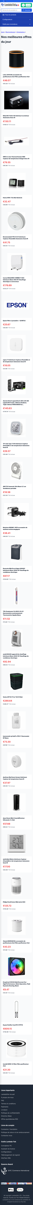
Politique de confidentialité (10, 1113)
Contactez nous (6, 1135)
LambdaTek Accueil (8, 1094)
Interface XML (6, 1158)
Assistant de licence (8, 1149)
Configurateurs (6, 1152)
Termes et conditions (8, 1104)
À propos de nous (7, 1097)
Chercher (27, 10)
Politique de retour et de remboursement (15, 1132)
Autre (2, 32)
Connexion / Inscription (9, 1129)
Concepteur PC (6, 1146)
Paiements (4, 1107)
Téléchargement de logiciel (10, 1155)
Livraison (4, 1110)
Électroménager (10, 32)
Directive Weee (6, 1116)
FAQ (2, 1100)
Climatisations (20, 32)
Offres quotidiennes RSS (9, 1119)
